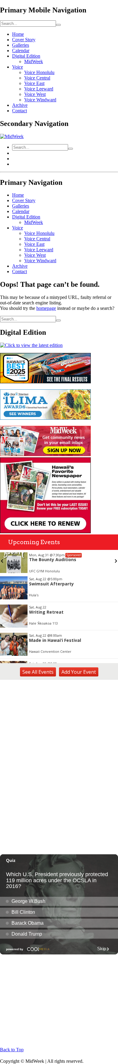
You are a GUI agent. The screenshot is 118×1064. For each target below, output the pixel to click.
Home (18, 34)
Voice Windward (40, 99)
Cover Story (23, 39)
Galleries (20, 45)
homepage (46, 308)
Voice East (34, 83)
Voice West (35, 94)
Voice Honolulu (39, 72)
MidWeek (33, 61)
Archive (20, 105)
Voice (17, 66)
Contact (19, 110)
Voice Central (37, 77)
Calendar (20, 50)
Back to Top (12, 1049)
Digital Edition (26, 56)
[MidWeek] (12, 136)
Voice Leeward (38, 88)
